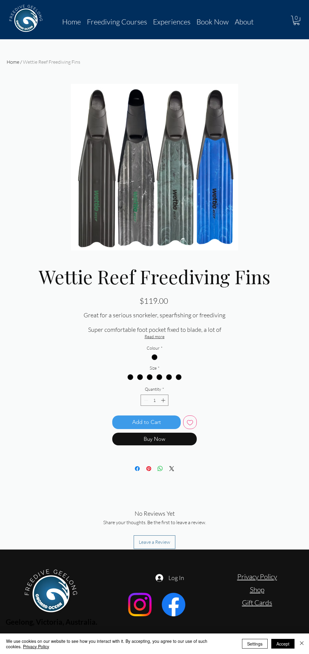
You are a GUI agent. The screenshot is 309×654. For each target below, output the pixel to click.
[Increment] (163, 400)
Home (13, 62)
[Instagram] (139, 604)
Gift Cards (257, 602)
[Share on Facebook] (137, 468)
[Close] (301, 643)
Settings (255, 644)
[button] (117, 22)
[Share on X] (171, 468)
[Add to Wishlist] (190, 422)
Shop (257, 589)
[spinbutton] (154, 400)
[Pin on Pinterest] (148, 468)
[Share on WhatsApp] (160, 468)
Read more (154, 336)
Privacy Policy (257, 576)
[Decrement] (145, 400)
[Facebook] (173, 604)
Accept (282, 644)
